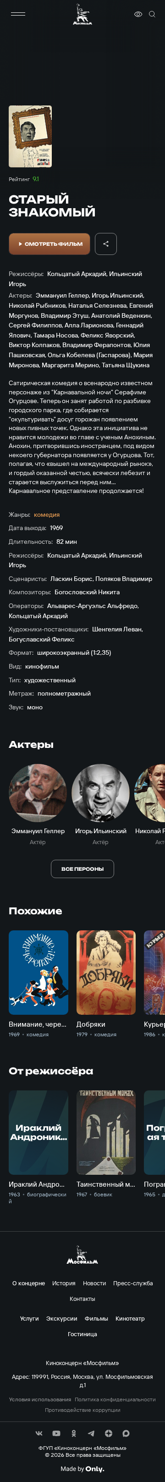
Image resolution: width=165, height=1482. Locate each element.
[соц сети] (39, 1433)
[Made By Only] (82, 1469)
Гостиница (82, 1334)
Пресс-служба (133, 1283)
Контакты (82, 1298)
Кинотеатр (130, 1318)
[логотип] (82, 14)
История (64, 1283)
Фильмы (96, 1318)
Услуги (29, 1318)
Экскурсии (61, 1318)
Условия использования (40, 1399)
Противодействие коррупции (83, 1410)
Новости (94, 1283)
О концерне (28, 1283)
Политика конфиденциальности (115, 1399)
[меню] (18, 14)
